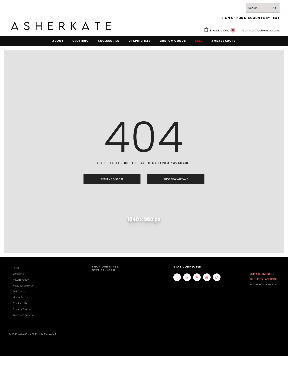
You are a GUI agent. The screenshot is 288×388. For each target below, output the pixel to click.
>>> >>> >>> (256, 285)
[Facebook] (177, 277)
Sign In (247, 30)
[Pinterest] (197, 277)
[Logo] (61, 26)
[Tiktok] (217, 277)
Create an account (267, 30)
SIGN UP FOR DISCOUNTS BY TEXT (250, 18)
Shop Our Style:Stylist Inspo (105, 268)
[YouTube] (207, 277)
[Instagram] (187, 277)
